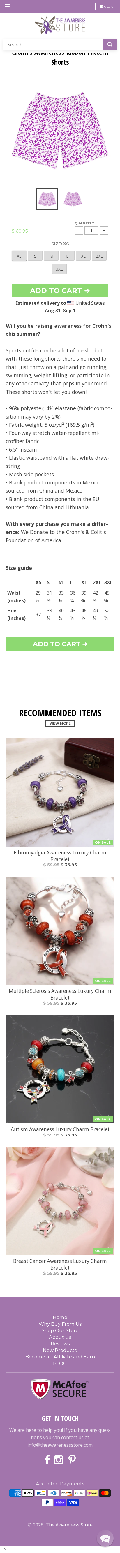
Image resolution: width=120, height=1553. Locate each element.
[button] (105, 1538)
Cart (108, 6)
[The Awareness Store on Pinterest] (72, 1460)
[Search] (110, 44)
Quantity (84, 223)
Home (60, 1317)
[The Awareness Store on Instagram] (59, 1460)
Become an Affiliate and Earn (60, 1357)
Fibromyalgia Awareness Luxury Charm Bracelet (60, 855)
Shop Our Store (60, 1330)
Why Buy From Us (60, 1324)
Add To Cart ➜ (60, 644)
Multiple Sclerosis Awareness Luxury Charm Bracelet (60, 994)
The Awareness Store (69, 1525)
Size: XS (60, 243)
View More (60, 723)
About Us (60, 1337)
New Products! (60, 1350)
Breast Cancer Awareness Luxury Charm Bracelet (60, 1264)
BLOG (60, 1363)
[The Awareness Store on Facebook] (47, 1460)
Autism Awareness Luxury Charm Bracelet (60, 1129)
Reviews (60, 1343)
